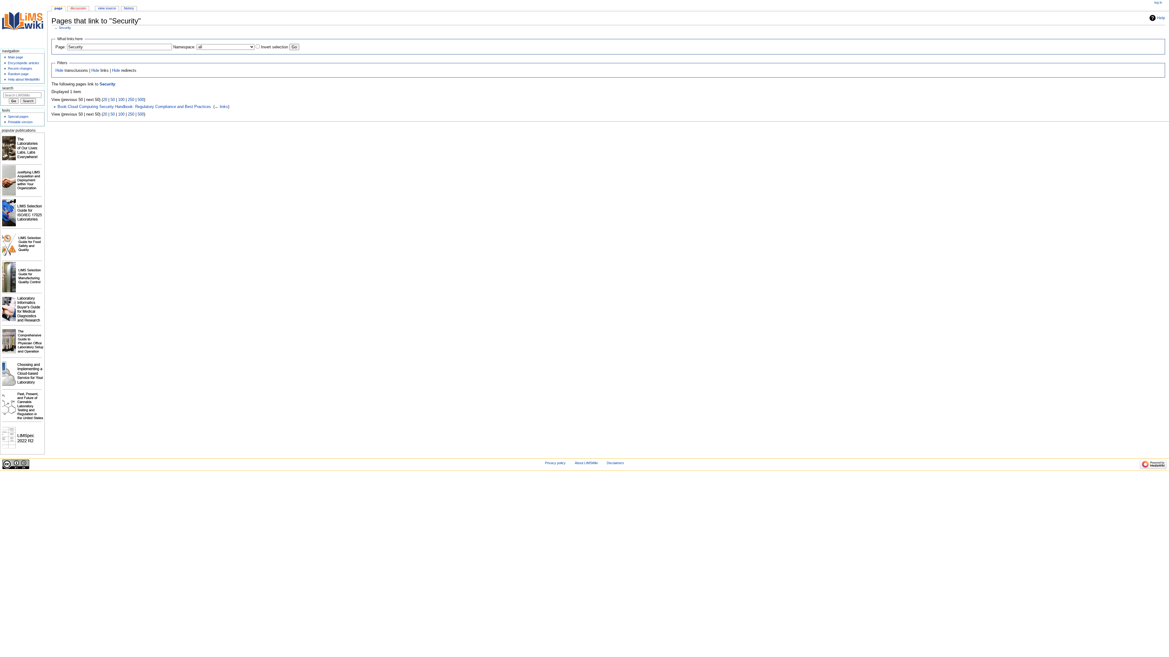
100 (121, 100)
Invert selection (274, 47)
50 (113, 100)
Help (1161, 18)
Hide (59, 70)
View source (107, 8)
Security (65, 28)
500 (141, 100)
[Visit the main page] (23, 23)
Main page (15, 57)
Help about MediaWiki (24, 79)
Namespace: (184, 47)
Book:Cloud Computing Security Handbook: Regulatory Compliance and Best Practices (134, 107)
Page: (60, 47)
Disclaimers (615, 463)
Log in (1158, 2)
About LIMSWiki (586, 463)
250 (131, 100)
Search (7, 88)
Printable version (20, 122)
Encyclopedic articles (23, 63)
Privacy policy (555, 463)
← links (221, 107)
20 (105, 100)
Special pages (18, 116)
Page (58, 8)
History (129, 8)
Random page (18, 74)
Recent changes (20, 68)
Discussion (78, 8)
